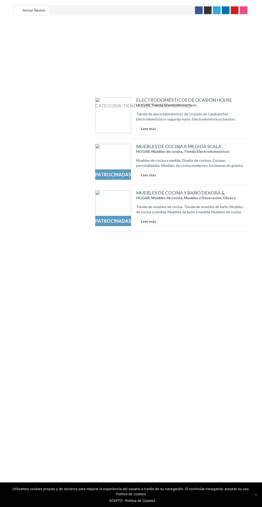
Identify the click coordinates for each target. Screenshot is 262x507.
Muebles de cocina (166, 151)
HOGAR (143, 105)
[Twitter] (217, 10)
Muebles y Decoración (202, 198)
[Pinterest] (234, 10)
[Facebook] (199, 10)
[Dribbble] (243, 10)
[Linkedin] (226, 10)
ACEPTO (116, 501)
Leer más (148, 128)
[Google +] (208, 10)
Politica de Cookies (140, 501)
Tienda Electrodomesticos (174, 105)
